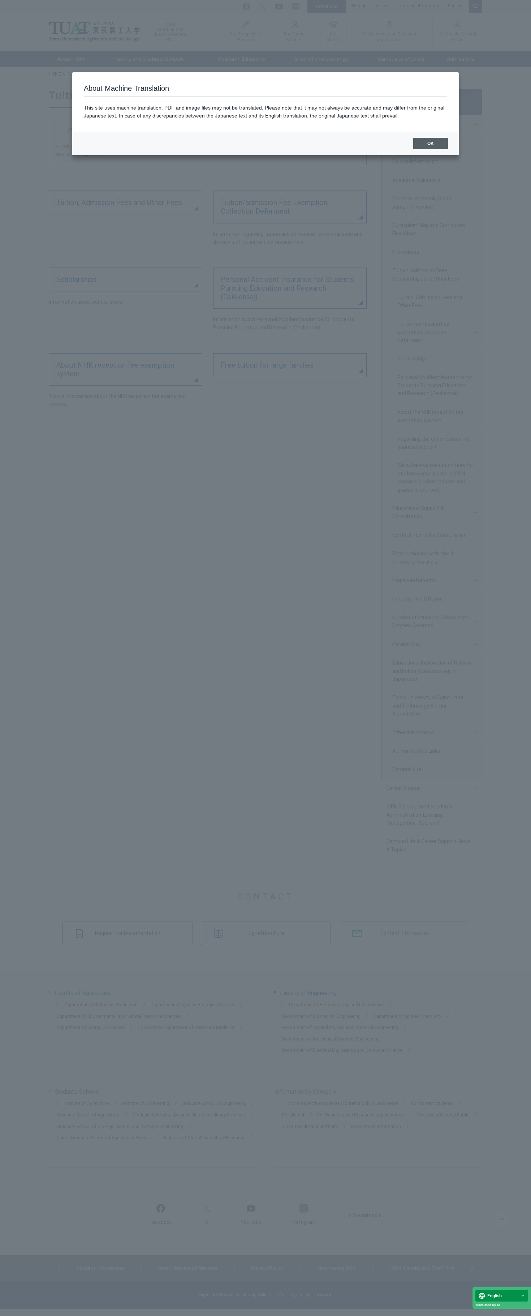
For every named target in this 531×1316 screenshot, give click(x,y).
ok (430, 143)
